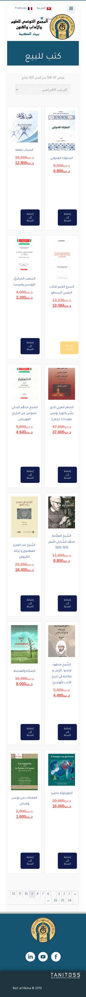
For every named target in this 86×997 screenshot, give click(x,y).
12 (13, 894)
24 (69, 901)
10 (26, 894)
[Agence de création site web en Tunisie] (65, 978)
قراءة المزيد (69, 348)
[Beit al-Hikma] (43, 26)
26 (55, 901)
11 (20, 894)
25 (62, 901)
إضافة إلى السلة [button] (67, 217)
